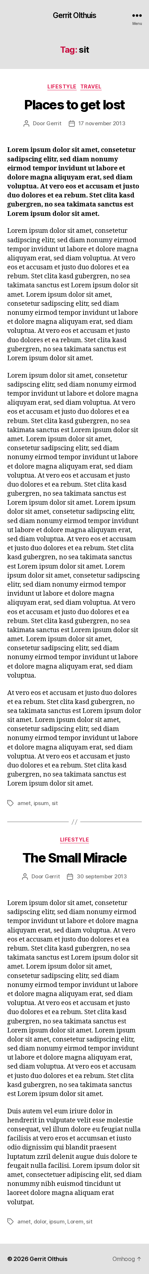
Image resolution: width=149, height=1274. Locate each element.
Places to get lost (74, 105)
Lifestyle (62, 86)
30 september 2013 (102, 876)
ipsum (41, 803)
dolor (40, 1221)
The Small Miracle (74, 858)
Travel (91, 86)
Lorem (75, 1221)
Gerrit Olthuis (75, 15)
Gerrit (53, 123)
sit (55, 803)
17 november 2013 (101, 123)
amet (24, 803)
